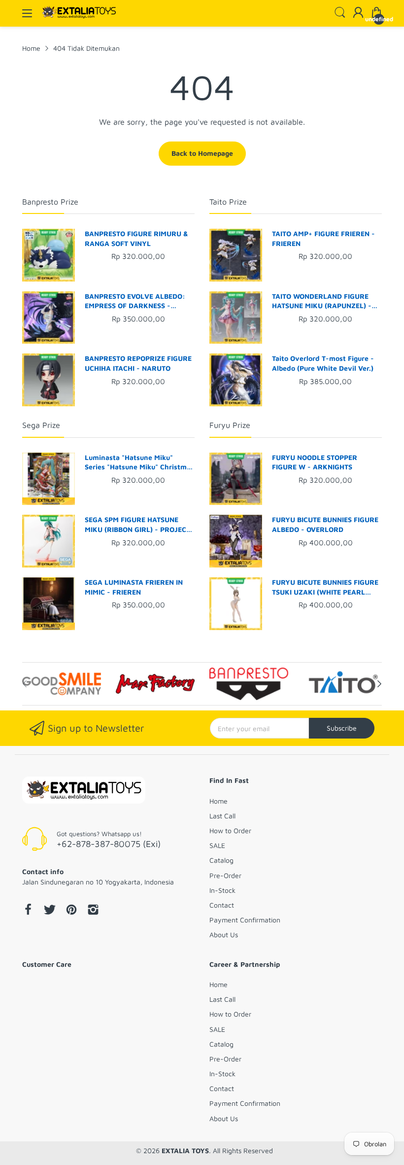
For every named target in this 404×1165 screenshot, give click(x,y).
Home (218, 801)
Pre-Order (225, 875)
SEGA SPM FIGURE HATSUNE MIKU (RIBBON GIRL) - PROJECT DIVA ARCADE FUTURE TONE (137, 524)
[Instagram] (93, 911)
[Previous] (379, 683)
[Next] (25, 683)
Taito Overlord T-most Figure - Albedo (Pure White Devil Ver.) (323, 363)
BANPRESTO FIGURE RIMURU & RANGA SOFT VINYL (136, 238)
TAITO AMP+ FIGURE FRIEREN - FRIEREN (323, 238)
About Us (223, 934)
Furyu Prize (229, 425)
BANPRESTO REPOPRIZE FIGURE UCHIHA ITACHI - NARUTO (138, 363)
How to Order (230, 830)
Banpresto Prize (50, 201)
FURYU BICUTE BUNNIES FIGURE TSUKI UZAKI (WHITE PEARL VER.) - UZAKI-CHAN (325, 587)
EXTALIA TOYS (185, 1150)
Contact (221, 905)
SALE (217, 845)
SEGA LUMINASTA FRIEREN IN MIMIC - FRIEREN (134, 587)
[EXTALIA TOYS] (83, 791)
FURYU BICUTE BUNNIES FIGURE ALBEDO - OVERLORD (325, 524)
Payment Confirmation (244, 920)
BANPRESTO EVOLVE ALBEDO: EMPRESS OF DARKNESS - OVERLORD (135, 301)
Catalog (221, 860)
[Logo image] (61, 683)
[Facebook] (28, 911)
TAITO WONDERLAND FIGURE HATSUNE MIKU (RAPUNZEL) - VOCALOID (321, 301)
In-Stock (222, 890)
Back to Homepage (202, 153)
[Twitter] (50, 911)
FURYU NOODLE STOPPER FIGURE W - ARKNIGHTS (314, 462)
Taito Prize (228, 201)
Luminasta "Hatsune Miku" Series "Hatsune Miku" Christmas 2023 (139, 462)
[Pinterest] (71, 911)
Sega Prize (41, 425)
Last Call (222, 816)
